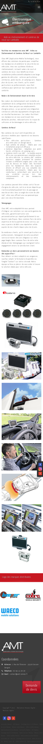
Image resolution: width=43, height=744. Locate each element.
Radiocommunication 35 (34, 741)
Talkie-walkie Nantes (13, 735)
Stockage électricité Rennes (29, 724)
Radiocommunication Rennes (9, 730)
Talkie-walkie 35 (21, 741)
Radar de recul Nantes (26, 732)
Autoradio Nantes (25, 730)
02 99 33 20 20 (35, 1)
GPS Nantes (35, 730)
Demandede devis (31, 687)
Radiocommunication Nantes (29, 735)
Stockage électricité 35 (23, 738)
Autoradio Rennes (6, 724)
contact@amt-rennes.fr (19, 674)
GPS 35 (13, 738)
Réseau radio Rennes (18, 727)
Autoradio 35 (5, 738)
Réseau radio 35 (9, 741)
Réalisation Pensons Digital (26, 708)
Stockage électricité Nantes (9, 732)
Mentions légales (8, 710)
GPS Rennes (16, 724)
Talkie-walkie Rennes (32, 727)
